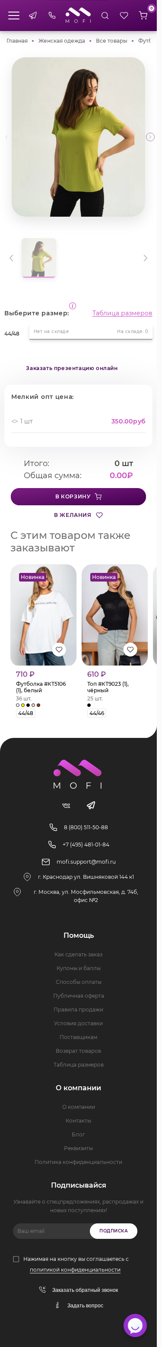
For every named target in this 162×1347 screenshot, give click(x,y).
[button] (150, 137)
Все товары (111, 40)
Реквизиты (78, 1148)
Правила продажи (78, 1009)
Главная (17, 40)
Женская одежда (61, 40)
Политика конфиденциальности (78, 1162)
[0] (143, 15)
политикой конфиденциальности (75, 1269)
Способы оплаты (79, 982)
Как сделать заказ (78, 954)
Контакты (78, 1120)
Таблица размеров (122, 313)
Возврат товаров (78, 1051)
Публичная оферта (78, 995)
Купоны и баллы (79, 968)
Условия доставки (78, 1023)
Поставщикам (78, 1037)
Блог (78, 1134)
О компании (78, 1107)
